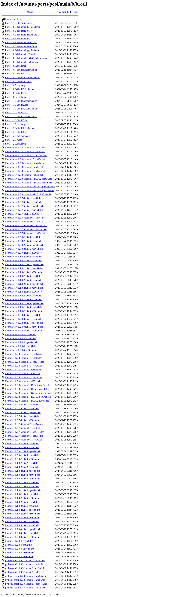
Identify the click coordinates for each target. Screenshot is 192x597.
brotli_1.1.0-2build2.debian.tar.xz (21, 101)
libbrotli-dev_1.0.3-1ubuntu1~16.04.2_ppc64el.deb (29, 190)
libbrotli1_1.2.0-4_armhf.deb (19, 545)
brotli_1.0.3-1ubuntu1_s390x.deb (21, 54)
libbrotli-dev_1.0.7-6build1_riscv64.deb (24, 210)
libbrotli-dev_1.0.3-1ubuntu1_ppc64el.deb (25, 171)
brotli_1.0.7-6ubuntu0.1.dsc (18, 81)
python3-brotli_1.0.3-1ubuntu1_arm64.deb (25, 576)
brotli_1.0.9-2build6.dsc (16, 93)
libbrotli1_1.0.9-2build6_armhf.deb (22, 447)
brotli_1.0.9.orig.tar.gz (15, 97)
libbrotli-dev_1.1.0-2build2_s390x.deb (23, 272)
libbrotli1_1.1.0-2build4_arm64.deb (22, 482)
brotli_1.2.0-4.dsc (13, 140)
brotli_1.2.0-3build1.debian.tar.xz (21, 128)
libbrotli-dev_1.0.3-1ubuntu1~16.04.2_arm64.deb (28, 178)
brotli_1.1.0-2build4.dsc (16, 112)
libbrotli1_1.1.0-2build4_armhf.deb (22, 486)
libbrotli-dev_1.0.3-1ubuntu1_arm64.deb (24, 163)
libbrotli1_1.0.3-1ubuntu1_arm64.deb (23, 369)
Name (30, 12)
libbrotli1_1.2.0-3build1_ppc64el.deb (22, 529)
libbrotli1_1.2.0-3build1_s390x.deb (22, 537)
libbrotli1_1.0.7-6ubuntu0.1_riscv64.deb (24, 435)
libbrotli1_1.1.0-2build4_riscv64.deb (22, 494)
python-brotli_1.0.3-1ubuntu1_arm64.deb (25, 560)
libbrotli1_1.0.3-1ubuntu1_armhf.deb (22, 373)
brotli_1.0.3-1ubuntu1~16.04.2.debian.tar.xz (26, 58)
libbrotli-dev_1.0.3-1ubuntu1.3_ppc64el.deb (26, 155)
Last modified (64, 12)
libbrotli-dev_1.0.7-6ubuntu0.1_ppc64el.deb (26, 225)
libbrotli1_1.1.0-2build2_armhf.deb (22, 467)
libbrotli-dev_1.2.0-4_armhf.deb (20, 338)
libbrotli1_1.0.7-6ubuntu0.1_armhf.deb (23, 428)
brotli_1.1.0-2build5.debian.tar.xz (21, 116)
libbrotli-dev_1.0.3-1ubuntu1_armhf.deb (24, 167)
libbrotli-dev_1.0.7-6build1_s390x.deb (23, 214)
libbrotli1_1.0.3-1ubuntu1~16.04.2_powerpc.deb (28, 393)
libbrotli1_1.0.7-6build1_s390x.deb (22, 420)
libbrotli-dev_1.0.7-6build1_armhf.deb (23, 202)
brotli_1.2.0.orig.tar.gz (15, 143)
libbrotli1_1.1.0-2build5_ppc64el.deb (22, 509)
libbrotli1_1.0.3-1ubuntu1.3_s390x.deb (23, 365)
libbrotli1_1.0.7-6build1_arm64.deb (22, 404)
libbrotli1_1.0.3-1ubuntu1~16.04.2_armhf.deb (27, 389)
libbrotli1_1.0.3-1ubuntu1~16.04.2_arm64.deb (27, 385)
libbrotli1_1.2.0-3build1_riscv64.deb (22, 533)
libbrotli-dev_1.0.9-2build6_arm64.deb (23, 237)
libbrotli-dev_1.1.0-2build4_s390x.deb (23, 291)
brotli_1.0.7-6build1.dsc (16, 73)
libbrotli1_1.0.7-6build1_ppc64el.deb (22, 412)
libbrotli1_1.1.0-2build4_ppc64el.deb (22, 490)
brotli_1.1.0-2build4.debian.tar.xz (21, 108)
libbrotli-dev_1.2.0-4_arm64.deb (20, 334)
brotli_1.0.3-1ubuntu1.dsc (17, 38)
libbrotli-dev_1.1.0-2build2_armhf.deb (23, 260)
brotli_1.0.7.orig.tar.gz (15, 85)
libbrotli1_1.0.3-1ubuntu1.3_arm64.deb (24, 354)
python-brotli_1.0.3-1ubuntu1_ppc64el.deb (25, 568)
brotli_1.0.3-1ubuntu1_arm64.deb (21, 42)
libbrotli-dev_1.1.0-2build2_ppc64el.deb (24, 264)
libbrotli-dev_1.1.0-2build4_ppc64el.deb (24, 284)
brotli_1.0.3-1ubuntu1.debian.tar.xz (22, 34)
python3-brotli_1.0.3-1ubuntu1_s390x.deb (25, 587)
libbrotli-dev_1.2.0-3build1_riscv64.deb (24, 326)
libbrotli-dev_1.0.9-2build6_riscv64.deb (24, 249)
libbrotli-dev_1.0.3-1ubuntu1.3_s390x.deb (25, 159)
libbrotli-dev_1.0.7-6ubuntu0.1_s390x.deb (25, 233)
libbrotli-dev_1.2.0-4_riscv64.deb (21, 346)
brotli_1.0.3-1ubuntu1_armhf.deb (21, 46)
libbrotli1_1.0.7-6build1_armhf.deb (22, 408)
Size (76, 12)
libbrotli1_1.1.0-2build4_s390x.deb (22, 498)
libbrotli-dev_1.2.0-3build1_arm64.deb (23, 315)
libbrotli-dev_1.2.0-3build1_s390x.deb (23, 330)
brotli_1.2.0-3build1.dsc (16, 132)
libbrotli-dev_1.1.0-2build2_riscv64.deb (24, 268)
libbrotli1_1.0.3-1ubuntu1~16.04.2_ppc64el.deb (28, 397)
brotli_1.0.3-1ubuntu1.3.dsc (18, 31)
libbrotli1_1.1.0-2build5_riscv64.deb (22, 513)
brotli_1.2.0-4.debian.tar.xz (18, 136)
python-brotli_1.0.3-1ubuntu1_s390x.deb (24, 572)
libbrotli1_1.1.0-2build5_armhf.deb (22, 506)
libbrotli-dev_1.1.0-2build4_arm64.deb (23, 276)
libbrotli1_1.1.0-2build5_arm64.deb (22, 502)
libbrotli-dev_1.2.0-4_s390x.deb (20, 350)
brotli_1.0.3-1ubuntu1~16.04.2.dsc (21, 62)
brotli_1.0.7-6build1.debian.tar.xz (21, 69)
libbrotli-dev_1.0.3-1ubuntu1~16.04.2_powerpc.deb (30, 186)
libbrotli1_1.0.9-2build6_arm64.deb (22, 443)
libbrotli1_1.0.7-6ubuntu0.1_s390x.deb (23, 439)
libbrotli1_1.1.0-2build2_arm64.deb (22, 463)
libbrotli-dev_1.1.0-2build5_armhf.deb (23, 299)
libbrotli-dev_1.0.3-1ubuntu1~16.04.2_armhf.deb (28, 182)
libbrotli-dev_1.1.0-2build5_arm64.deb (23, 295)
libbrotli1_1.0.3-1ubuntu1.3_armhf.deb (23, 358)
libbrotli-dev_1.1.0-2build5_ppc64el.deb (24, 303)
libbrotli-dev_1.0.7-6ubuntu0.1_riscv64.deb (25, 229)
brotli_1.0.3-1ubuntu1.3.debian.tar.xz (22, 27)
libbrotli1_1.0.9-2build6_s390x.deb (22, 459)
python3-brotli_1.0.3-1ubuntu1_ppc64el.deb (26, 583)
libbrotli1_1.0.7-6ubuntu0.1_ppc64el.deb (24, 432)
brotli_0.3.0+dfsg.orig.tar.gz (18, 23)
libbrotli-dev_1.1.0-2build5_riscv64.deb (24, 307)
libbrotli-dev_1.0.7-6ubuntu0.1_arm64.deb (25, 217)
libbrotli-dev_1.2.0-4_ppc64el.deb (21, 342)
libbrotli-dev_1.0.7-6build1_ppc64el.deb (24, 206)
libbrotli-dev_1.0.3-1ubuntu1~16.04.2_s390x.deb (28, 194)
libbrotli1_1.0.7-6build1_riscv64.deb (22, 416)
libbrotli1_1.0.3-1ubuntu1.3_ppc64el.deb (24, 362)
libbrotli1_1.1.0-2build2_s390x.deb (22, 478)
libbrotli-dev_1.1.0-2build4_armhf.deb (23, 280)
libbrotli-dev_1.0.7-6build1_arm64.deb (23, 198)
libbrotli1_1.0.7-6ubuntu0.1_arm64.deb (24, 424)
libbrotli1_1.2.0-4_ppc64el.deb (19, 548)
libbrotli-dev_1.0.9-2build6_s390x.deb (23, 252)
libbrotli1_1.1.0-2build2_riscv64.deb (22, 474)
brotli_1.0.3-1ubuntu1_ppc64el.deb (22, 50)
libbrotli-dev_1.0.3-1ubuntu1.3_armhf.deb (25, 151)
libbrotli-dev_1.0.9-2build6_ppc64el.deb (24, 245)
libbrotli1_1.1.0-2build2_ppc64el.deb (22, 471)
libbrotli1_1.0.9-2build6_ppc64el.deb (22, 451)
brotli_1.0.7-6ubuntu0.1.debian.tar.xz (22, 77)
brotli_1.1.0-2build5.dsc (16, 120)
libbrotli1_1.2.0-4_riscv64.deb (19, 552)
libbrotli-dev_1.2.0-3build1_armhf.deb (23, 319)
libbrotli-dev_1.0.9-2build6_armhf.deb (23, 241)
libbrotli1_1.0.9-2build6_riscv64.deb (22, 455)
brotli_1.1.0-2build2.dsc (16, 104)
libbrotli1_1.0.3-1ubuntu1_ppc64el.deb (23, 377)
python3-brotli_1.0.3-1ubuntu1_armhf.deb (25, 580)
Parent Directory (13, 19)
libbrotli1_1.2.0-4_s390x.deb (19, 556)
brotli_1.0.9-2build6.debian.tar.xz (21, 89)
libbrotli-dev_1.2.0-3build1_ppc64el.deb (24, 323)
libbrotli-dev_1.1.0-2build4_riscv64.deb (24, 288)
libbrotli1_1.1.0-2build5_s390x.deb (22, 517)
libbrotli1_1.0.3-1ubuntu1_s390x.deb (22, 381)
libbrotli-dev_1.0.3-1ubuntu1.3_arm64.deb (25, 147)
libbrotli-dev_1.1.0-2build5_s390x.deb (23, 311)
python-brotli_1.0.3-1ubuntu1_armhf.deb (24, 564)
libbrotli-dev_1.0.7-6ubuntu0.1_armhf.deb (25, 221)
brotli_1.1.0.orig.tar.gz (15, 124)
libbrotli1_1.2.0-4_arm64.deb (19, 541)
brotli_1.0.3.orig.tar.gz (15, 66)
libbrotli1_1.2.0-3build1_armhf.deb (22, 525)
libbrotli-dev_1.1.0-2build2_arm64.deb (23, 256)
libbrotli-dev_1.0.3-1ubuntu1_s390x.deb (24, 175)
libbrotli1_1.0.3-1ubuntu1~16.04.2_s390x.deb (27, 400)
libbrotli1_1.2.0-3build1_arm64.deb (22, 521)
